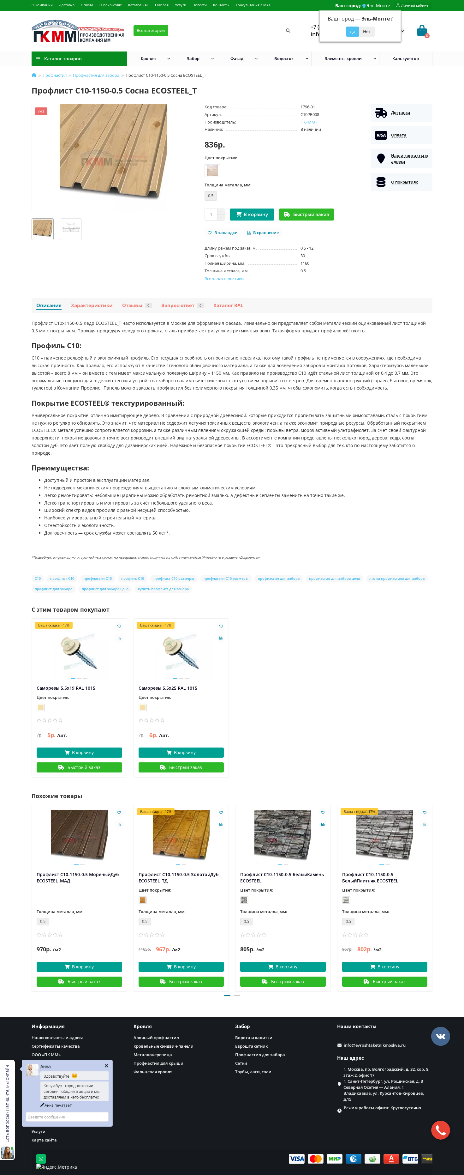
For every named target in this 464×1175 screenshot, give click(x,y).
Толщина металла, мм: (228, 185)
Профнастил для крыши (158, 1063)
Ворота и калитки (253, 1037)
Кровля (148, 58)
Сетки (241, 1063)
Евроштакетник (251, 1046)
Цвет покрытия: (221, 158)
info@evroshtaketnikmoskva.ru (375, 1045)
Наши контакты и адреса (58, 1037)
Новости (200, 5)
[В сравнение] (119, 638)
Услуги (180, 5)
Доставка (66, 5)
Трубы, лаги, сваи (253, 1072)
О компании (42, 5)
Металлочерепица (153, 1054)
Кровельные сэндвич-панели (163, 1046)
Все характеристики (224, 279)
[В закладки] (119, 626)
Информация (48, 1026)
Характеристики (92, 305)
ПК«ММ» (308, 122)
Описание (49, 305)
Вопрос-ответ (181, 305)
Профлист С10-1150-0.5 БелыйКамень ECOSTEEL (282, 877)
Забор (193, 58)
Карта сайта (44, 1140)
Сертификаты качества (56, 1046)
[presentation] (32, 897)
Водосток (284, 58)
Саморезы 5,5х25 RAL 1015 (168, 688)
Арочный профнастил (156, 1037)
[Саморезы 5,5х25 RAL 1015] (181, 651)
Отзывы (135, 305)
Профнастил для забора (96, 75)
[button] (227, 995)
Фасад (236, 58)
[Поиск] (288, 31)
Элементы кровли (343, 58)
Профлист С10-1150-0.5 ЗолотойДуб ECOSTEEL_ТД (179, 877)
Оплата (87, 5)
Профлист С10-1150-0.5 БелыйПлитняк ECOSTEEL (370, 877)
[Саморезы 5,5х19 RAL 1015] (79, 651)
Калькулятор (405, 58)
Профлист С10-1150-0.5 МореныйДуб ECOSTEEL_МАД (78, 877)
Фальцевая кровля (153, 1072)
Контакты (221, 5)
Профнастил (55, 75)
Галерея (162, 5)
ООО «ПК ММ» (46, 1054)
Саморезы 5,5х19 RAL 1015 (66, 688)
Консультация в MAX (253, 5)
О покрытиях (110, 5)
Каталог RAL (138, 5)
